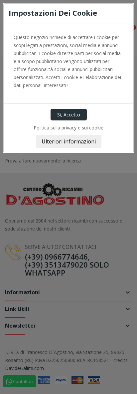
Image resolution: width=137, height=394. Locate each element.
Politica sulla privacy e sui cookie (68, 127)
